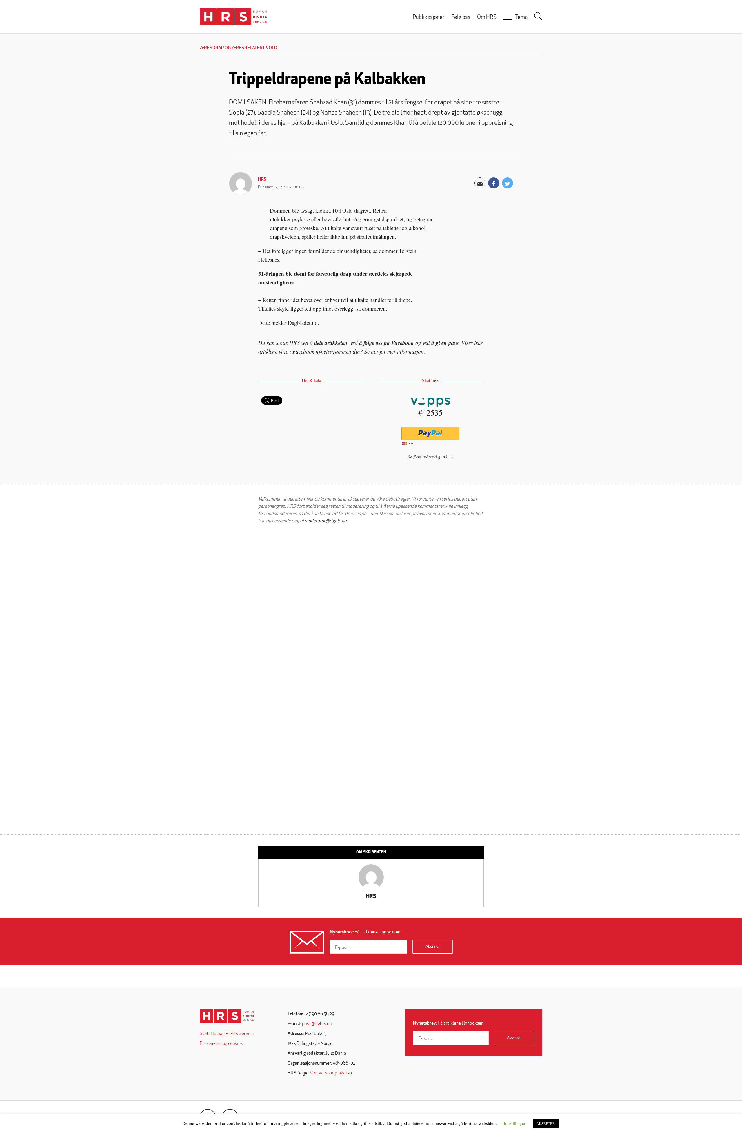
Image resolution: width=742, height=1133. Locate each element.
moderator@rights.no (325, 521)
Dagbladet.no (303, 322)
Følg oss (460, 17)
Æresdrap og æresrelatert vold (238, 48)
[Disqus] (371, 602)
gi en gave (447, 343)
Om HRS (487, 17)
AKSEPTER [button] (545, 1123)
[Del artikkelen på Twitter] (507, 182)
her (374, 351)
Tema (521, 17)
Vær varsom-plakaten (331, 1073)
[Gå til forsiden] (227, 1016)
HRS (262, 179)
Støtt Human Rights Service (227, 1034)
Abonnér (432, 947)
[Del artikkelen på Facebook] (493, 182)
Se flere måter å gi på (427, 457)
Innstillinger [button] (514, 1123)
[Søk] (538, 16)
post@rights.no (317, 1024)
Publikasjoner (429, 17)
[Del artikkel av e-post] (479, 182)
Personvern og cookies (221, 1043)
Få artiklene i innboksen (365, 932)
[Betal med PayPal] (430, 433)
